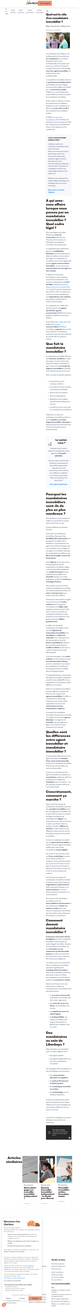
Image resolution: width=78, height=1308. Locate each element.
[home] (32, 2)
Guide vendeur (13, 11)
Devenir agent (45, 3)
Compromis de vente (13, 1300)
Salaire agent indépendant (59, 1299)
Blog (52, 1287)
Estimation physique (57, 1264)
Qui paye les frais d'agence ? (60, 1301)
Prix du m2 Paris (56, 1280)
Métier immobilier (39, 11)
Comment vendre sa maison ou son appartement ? (61, 1295)
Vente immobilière (57, 1272)
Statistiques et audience (11, 1286)
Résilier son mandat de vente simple (60, 1305)
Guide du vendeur (57, 1275)
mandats (57, 324)
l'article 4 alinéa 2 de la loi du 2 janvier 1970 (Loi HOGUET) (58, 287)
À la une (6, 11)
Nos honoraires (56, 1269)
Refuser (8, 1298)
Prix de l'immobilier (57, 1277)
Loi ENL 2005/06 (64, 322)
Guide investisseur (30, 11)
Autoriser (35, 1298)
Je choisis (22, 1298)
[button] (4, 1304)
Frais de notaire (11, 1303)
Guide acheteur (21, 11)
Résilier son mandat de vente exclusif (60, 1291)
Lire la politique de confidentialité (12, 1280)
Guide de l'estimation (58, 1266)
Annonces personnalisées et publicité (15, 1288)
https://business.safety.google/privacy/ (14, 1278)
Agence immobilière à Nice (37, 1302)
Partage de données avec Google (14, 1290)
